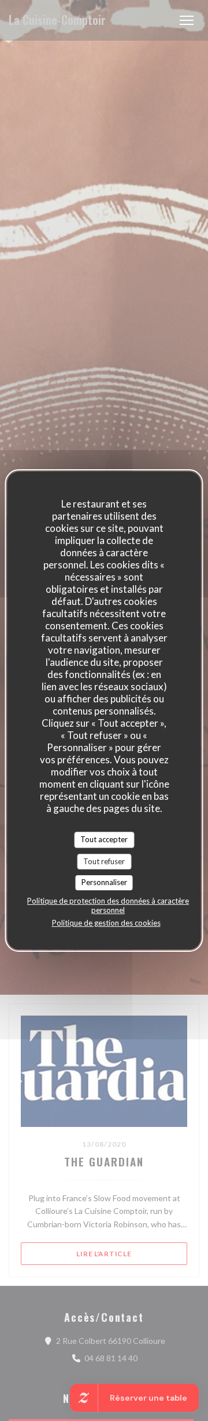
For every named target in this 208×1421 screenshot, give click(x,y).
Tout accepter (104, 839)
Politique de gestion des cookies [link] (106, 922)
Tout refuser (104, 861)
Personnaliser (104, 882)
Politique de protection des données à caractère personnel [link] (108, 905)
